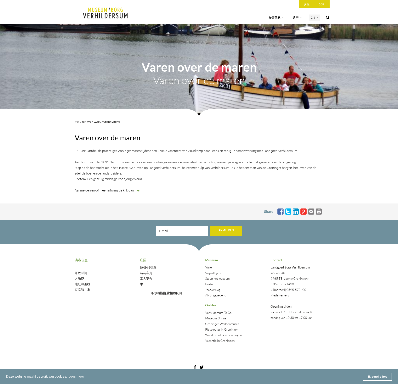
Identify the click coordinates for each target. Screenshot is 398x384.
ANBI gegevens (215, 295)
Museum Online (216, 318)
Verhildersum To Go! (219, 313)
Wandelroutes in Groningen (223, 335)
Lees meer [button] (76, 376)
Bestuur (210, 284)
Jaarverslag (212, 290)
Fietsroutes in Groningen (221, 329)
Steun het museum (217, 278)
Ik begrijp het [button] (377, 376)
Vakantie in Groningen (220, 341)
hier (137, 190)
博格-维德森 (148, 267)
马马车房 (146, 273)
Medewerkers (280, 295)
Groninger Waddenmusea (222, 324)
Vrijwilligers (213, 273)
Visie (208, 267)
